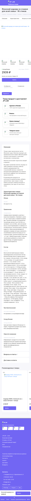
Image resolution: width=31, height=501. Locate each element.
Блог (3, 444)
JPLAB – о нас (6, 435)
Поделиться (6, 93)
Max (20, 487)
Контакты (5, 458)
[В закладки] (25, 372)
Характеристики (14, 18)
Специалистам (6, 446)
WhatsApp (5, 487)
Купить (7, 408)
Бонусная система (7, 438)
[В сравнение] (22, 372)
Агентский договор (7, 456)
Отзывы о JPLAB (6, 440)
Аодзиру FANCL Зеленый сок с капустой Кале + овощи (12, 399)
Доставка (5, 462)
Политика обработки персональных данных (14, 453)
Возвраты (5, 464)
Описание (4, 18)
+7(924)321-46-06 (8, 477)
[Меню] (3, 3)
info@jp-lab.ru (7, 482)
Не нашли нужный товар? (9, 442)
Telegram (13, 487)
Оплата (4, 460)
